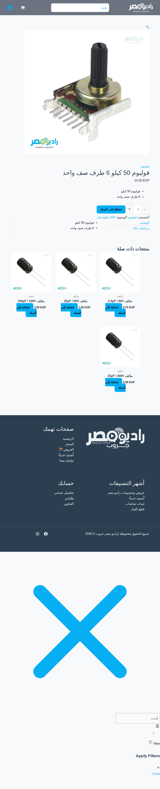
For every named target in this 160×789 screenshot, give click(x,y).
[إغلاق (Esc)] (131, 780)
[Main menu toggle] (9, 7)
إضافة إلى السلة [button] (115, 310)
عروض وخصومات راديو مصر (126, 492)
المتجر (69, 444)
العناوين (69, 503)
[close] (80, 710)
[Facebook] (46, 534)
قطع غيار (103, 217)
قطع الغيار (137, 509)
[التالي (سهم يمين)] (148, 786)
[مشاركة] (139, 780)
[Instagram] (37, 534)
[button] (80, 27)
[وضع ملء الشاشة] (148, 780)
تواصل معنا (66, 460)
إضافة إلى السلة (111, 209)
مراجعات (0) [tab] (141, 228)
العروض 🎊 (66, 449)
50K (113, 217)
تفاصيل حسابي (64, 492)
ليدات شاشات (135, 503)
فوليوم (145, 166)
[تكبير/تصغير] (156, 780)
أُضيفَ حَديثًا (66, 455)
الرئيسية (68, 438)
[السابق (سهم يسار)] (156, 786)
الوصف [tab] (144, 222)
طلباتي (69, 498)
